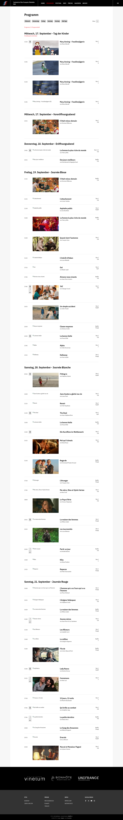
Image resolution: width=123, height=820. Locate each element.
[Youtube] (91, 801)
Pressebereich (49, 801)
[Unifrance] (88, 778)
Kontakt (26, 801)
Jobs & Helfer (28, 803)
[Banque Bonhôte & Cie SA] (61, 778)
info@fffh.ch (70, 816)
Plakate (47, 803)
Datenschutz (69, 803)
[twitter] (88, 801)
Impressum (68, 801)
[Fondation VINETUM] (34, 778)
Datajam (62, 818)
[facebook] (85, 801)
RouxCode (69, 818)
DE (118, 3)
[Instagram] (94, 801)
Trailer (47, 806)
